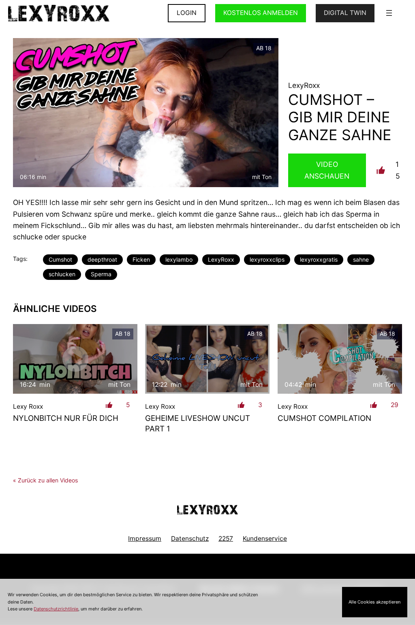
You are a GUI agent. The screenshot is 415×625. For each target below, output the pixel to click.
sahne (361, 259)
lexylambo (179, 259)
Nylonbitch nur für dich (65, 418)
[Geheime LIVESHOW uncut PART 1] (207, 359)
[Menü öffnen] (389, 13)
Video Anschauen (326, 170)
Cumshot (60, 259)
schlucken (62, 274)
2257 (225, 538)
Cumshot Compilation (324, 418)
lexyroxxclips (267, 259)
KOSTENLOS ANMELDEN (260, 13)
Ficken (141, 259)
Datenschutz (190, 538)
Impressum (144, 538)
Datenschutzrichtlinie (56, 609)
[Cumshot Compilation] (340, 359)
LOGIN (187, 13)
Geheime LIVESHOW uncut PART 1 (197, 423)
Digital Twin (345, 13)
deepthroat (102, 259)
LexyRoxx (221, 259)
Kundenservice (265, 538)
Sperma (101, 274)
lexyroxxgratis (319, 259)
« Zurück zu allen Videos (45, 480)
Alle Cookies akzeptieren (374, 602)
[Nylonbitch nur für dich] (75, 359)
